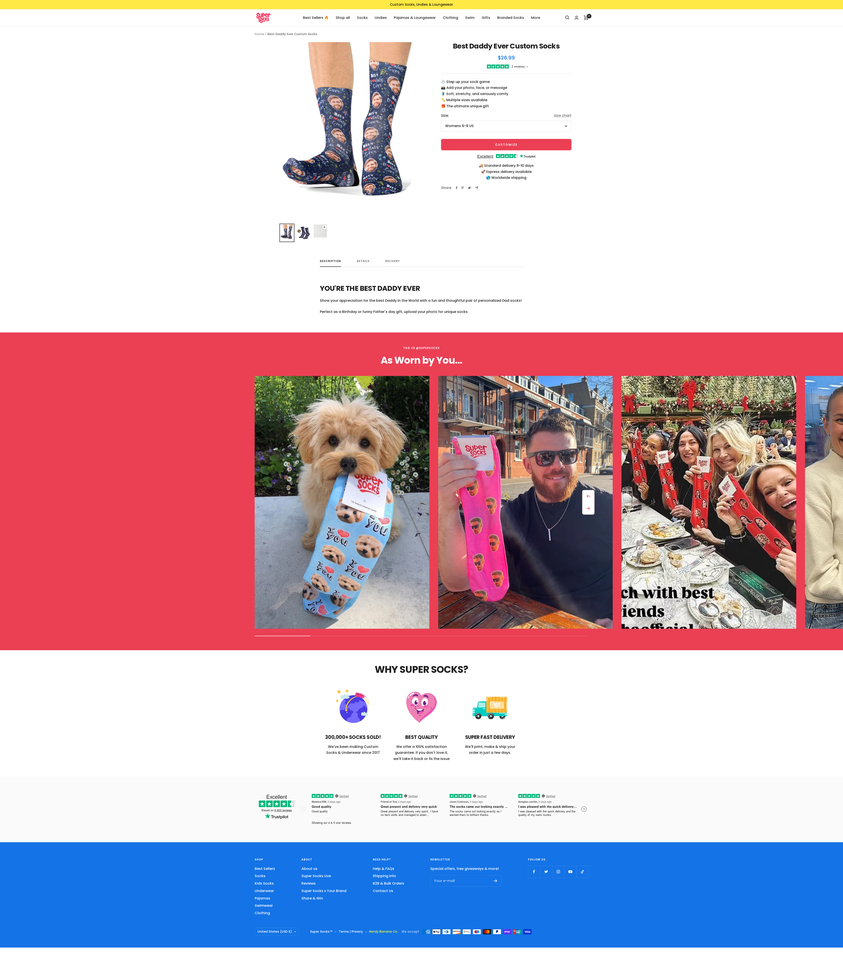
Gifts (486, 17)
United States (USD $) (275, 931)
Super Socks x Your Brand (323, 890)
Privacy (357, 931)
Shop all (343, 17)
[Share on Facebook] (457, 187)
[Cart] (586, 17)
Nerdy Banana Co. (385, 931)
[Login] (576, 18)
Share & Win (312, 898)
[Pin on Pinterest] (462, 187)
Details (363, 261)
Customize (506, 144)
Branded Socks (510, 17)
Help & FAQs (383, 868)
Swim (470, 17)
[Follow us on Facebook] (534, 872)
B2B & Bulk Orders (388, 883)
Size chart (562, 115)
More (535, 17)
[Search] (567, 18)
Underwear (264, 890)
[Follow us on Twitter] (546, 872)
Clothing (450, 17)
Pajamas (262, 898)
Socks (362, 17)
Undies (381, 17)
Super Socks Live (316, 875)
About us (309, 868)
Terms (344, 931)
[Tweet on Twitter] (469, 187)
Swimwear (264, 905)
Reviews (308, 883)
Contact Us (383, 890)
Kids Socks (264, 883)
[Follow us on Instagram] (558, 872)
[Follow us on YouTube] (570, 872)
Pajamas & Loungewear (415, 17)
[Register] (495, 880)
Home (259, 34)
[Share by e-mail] (476, 187)
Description (330, 261)
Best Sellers (265, 868)
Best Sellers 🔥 (316, 17)
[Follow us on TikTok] (582, 872)
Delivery (392, 261)
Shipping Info (384, 875)
